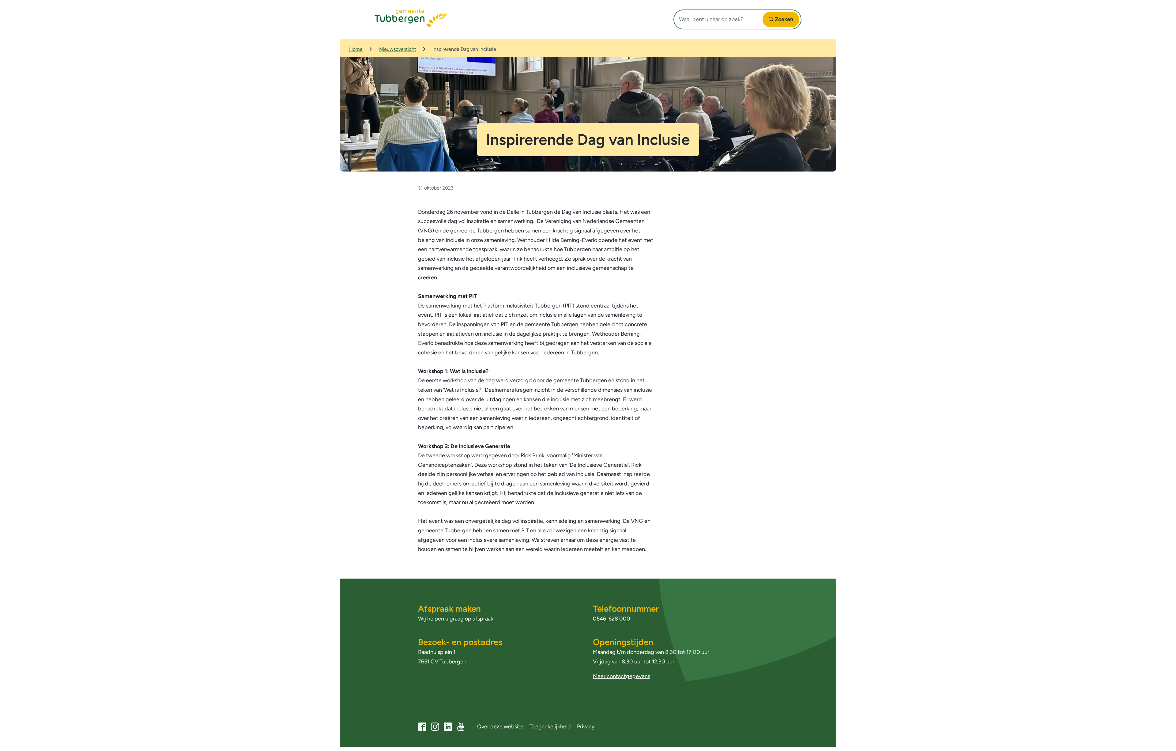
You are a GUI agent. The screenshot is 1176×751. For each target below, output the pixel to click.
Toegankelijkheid (550, 726)
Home (356, 49)
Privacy (585, 726)
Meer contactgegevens (621, 676)
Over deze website (500, 726)
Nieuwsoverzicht (397, 49)
